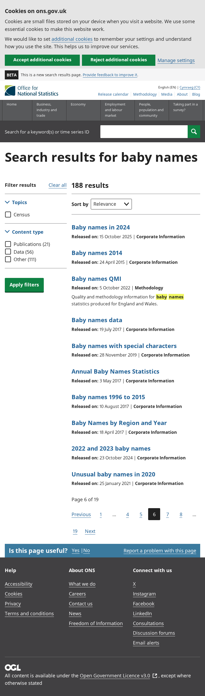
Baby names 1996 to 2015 (108, 397)
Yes (76, 550)
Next (90, 531)
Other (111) (25, 259)
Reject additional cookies (118, 59)
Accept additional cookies (42, 59)
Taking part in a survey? (185, 107)
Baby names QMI (96, 278)
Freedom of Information (96, 623)
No (86, 550)
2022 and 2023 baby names (111, 448)
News (75, 613)
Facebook (143, 603)
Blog (196, 94)
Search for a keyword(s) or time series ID (47, 132)
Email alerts (146, 643)
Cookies (13, 593)
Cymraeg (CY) (190, 87)
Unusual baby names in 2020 (113, 474)
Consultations (148, 623)
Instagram (144, 593)
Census (22, 214)
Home (12, 104)
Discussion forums (154, 633)
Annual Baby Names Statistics (115, 371)
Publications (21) (32, 244)
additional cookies (72, 39)
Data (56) (23, 252)
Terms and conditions (29, 613)
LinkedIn (142, 613)
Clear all (58, 185)
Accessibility (18, 584)
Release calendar (113, 94)
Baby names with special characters (124, 346)
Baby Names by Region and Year (119, 423)
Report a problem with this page (160, 550)
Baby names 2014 (97, 253)
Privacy (13, 603)
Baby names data (97, 320)
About (182, 94)
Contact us (81, 603)
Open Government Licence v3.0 (115, 675)
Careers (77, 593)
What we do (82, 584)
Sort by (80, 204)
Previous (81, 514)
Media (166, 94)
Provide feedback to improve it (110, 74)
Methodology (145, 94)
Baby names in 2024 (101, 227)
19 (75, 531)
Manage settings (176, 60)
